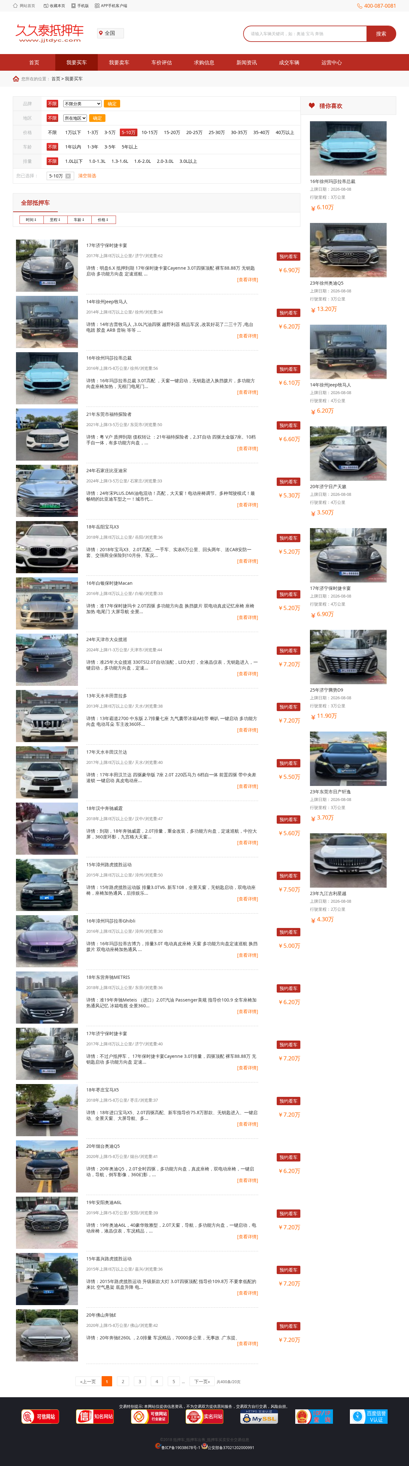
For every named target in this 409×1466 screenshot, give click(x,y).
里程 (54, 219)
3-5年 (110, 147)
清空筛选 (87, 175)
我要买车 (74, 78)
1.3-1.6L (120, 161)
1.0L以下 (74, 161)
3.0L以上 (188, 161)
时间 (30, 219)
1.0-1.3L (97, 161)
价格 (101, 219)
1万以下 (73, 132)
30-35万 (239, 132)
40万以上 (285, 132)
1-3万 (92, 132)
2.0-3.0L (165, 161)
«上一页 (88, 1381)
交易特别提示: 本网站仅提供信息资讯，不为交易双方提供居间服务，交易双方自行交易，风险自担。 (204, 1406)
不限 (52, 103)
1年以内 (73, 147)
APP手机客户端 (114, 5)
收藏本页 (57, 5)
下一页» (202, 1381)
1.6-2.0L (142, 161)
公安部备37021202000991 (231, 1447)
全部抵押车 (35, 202)
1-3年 (92, 147)
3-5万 (110, 132)
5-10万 (128, 132)
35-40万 (261, 132)
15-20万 (172, 132)
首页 (55, 78)
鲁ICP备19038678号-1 (180, 1447)
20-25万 (194, 132)
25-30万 (217, 132)
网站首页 (27, 5)
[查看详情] (247, 279)
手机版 (83, 5)
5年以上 (130, 147)
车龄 (77, 219)
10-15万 (150, 132)
